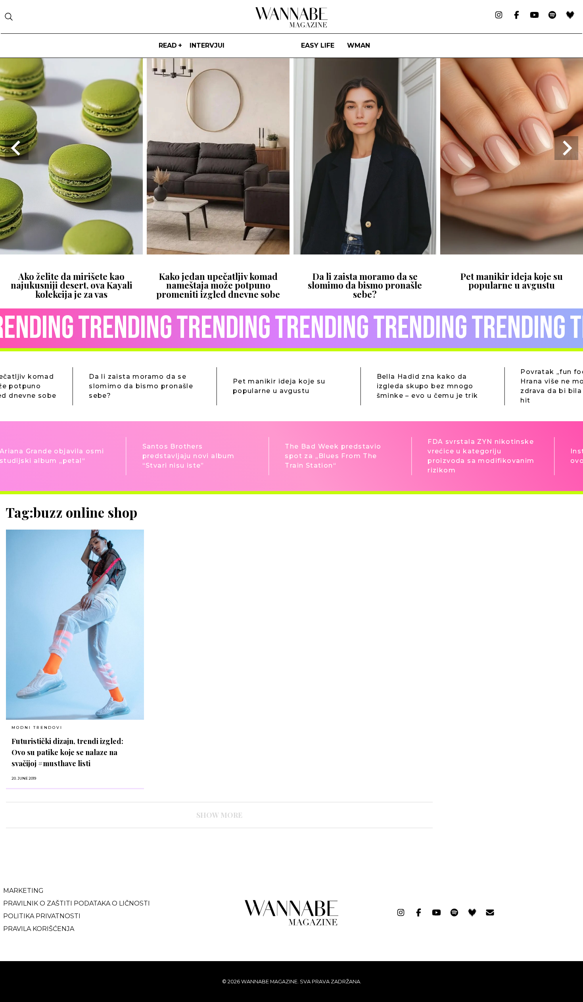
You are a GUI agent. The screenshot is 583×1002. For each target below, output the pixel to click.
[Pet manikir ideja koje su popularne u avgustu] (511, 252)
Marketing (23, 890)
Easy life (317, 45)
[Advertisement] (498, 559)
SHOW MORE (219, 815)
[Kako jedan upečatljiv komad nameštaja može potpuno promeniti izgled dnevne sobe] (218, 252)
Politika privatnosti (42, 916)
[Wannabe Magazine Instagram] (499, 15)
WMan (358, 45)
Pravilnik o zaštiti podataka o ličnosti (76, 903)
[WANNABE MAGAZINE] (292, 924)
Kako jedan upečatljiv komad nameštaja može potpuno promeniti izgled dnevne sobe (218, 285)
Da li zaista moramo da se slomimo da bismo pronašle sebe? (365, 285)
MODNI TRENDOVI (37, 727)
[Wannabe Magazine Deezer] (570, 15)
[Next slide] (566, 148)
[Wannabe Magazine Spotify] (552, 15)
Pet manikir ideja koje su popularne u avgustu (511, 280)
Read (168, 45)
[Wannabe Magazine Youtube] (534, 15)
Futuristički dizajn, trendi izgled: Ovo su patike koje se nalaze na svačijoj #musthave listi (67, 752)
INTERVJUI (207, 45)
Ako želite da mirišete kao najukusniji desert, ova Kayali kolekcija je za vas (71, 285)
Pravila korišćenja (38, 929)
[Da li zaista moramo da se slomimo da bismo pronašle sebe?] (364, 252)
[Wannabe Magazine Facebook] (517, 15)
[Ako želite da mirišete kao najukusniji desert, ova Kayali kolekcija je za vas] (71, 252)
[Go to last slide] (17, 148)
